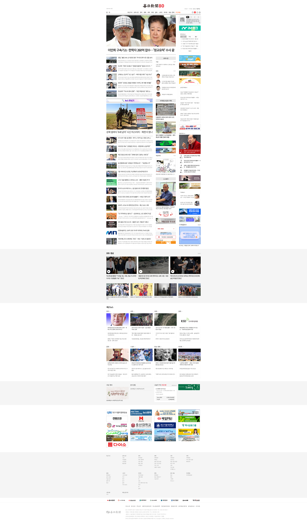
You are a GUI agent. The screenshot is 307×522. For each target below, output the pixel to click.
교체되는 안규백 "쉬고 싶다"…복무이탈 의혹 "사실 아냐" (135, 74)
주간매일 (178, 12)
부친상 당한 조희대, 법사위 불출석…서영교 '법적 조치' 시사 (195, 48)
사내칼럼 (124, 459)
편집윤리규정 (174, 506)
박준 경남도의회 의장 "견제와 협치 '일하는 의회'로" (133, 154)
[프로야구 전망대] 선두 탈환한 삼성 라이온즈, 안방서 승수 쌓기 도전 (141, 364)
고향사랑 (108, 492)
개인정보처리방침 (165, 506)
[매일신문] (111, 500)
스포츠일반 (124, 475)
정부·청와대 (141, 459)
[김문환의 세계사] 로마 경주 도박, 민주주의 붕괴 (165, 118)
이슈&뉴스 (182, 192)
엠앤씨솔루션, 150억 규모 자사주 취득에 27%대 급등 (133, 230)
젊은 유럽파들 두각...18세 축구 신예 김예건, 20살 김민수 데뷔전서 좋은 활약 (141, 375)
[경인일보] (143, 500)
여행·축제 (140, 477)
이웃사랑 (172, 467)
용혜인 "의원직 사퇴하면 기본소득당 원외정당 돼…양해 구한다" (117, 339)
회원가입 (198, 9)
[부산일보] (174, 500)
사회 (148, 12)
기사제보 (190, 9)
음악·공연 (108, 477)
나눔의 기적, (160, 385)
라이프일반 (140, 475)
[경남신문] (132, 500)
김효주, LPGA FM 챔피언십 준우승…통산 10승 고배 (133, 205)
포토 (171, 477)
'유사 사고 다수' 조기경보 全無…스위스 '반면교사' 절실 (165, 328)
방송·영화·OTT (157, 477)
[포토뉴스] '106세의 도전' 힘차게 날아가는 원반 (141, 297)
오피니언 (136, 12)
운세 (139, 488)
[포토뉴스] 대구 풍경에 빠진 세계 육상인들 (188, 297)
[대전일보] (164, 500)
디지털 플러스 (183, 225)
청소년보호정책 (156, 506)
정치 (141, 12)
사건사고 (172, 459)
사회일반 (172, 457)
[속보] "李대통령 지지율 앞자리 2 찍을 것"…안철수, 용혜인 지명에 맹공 (189, 93)
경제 (145, 12)
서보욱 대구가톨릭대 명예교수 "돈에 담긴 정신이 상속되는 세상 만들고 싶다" (165, 207)
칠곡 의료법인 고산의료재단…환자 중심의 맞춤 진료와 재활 (165, 136)
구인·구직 (156, 465)
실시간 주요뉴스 (183, 87)
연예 (155, 473)
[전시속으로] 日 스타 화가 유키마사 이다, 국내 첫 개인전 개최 (117, 369)
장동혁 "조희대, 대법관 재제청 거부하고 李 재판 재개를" (134, 83)
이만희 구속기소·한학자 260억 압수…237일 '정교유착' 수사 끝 (187, 196)
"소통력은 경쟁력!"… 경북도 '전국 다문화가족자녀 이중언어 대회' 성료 (189, 364)
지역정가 (140, 465)
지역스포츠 (124, 484)
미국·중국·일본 (189, 459)
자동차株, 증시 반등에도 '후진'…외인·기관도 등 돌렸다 (134, 239)
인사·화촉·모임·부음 (142, 482)
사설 (123, 457)
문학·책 (108, 480)
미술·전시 (108, 478)
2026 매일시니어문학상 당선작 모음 (114, 400)
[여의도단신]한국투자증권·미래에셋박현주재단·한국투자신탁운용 (189, 339)
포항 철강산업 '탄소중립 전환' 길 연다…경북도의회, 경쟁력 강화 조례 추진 (117, 328)
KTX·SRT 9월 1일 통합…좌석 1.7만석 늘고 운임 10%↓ (134, 138)
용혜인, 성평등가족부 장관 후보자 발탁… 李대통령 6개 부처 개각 (191, 166)
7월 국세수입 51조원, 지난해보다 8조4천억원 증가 (133, 171)
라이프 (165, 12)
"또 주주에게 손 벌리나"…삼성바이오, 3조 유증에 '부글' (134, 213)
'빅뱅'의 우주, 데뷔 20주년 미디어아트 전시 (165, 374)
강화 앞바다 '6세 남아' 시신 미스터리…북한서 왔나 (129, 132)
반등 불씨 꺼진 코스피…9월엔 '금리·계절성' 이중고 (133, 222)
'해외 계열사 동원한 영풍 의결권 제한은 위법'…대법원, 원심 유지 (141, 334)
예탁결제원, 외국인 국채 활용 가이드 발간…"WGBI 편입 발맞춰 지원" (188, 328)
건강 (139, 480)
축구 (123, 478)
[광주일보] (153, 500)
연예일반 (156, 475)
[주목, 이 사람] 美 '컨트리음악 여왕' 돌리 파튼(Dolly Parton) (165, 364)
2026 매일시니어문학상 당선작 (137, 389)
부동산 (155, 459)
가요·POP (156, 478)
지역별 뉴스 (172, 469)
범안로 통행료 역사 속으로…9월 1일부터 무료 (192, 39)
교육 (171, 465)
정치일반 (140, 457)
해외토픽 (188, 461)
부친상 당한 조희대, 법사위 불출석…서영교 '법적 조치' (134, 197)
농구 (123, 480)
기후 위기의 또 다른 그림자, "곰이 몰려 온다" (165, 334)
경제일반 (156, 457)
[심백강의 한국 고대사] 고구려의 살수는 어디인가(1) (117, 364)
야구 (123, 477)
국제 (152, 12)
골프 (123, 482)
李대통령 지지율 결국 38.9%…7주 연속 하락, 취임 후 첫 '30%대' (192, 171)
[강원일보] (121, 500)
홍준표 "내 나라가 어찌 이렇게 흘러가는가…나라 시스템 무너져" (192, 151)
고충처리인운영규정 (146, 506)
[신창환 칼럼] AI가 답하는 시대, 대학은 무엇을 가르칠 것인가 (168, 76)
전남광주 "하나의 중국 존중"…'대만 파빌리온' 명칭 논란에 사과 (137, 91)
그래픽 (171, 478)
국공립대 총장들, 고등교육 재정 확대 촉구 (141, 339)
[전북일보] (185, 500)
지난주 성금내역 (159, 394)
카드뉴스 (172, 480)
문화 (156, 12)
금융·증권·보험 (157, 461)
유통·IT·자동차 (157, 467)
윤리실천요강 (191, 506)
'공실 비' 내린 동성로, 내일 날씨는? (187, 245)
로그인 (194, 9)
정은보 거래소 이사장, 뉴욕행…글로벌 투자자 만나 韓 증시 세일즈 (189, 334)
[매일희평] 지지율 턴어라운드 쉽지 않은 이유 (165, 174)
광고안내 (133, 506)
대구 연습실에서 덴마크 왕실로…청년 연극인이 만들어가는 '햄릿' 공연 (117, 375)
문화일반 (108, 475)
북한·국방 (140, 463)
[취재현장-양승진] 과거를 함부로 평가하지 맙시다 (169, 88)
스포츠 (160, 12)
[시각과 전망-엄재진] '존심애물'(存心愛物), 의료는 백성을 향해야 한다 (168, 82)
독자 (139, 484)
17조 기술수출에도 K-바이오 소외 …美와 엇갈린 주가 (134, 180)
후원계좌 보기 (174, 385)
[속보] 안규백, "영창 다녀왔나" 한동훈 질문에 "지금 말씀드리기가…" (189, 119)
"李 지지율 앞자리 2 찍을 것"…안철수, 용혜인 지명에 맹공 (194, 46)
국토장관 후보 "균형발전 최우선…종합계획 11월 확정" (134, 146)
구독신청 (138, 506)
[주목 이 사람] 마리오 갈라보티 (162, 339)
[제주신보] (196, 500)
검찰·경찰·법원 (173, 461)
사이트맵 (198, 506)
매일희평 (124, 463)
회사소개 (128, 506)
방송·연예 (171, 12)
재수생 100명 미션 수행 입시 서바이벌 (164, 368)
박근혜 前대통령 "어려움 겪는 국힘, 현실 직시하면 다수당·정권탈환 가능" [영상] (121, 277)
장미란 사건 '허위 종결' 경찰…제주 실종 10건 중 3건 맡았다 (186, 203)
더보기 (174, 61)
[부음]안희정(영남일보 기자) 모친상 (188, 368)
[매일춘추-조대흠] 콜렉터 (167, 94)
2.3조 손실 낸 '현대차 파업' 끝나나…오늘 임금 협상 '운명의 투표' (196, 41)
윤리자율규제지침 (182, 506)
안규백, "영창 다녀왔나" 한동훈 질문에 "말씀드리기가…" (135, 66)
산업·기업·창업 (157, 463)
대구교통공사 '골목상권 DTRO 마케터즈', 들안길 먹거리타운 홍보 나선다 (189, 375)
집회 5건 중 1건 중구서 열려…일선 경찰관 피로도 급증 (141, 328)
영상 (171, 475)
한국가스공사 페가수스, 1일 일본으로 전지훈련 (141, 369)
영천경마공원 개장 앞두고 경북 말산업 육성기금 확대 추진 (117, 334)
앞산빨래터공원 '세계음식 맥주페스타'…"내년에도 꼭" (134, 163)
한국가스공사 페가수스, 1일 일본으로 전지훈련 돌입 (133, 188)
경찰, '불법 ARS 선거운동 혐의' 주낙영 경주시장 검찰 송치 (135, 57)
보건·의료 (172, 463)
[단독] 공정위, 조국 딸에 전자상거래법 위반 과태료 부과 (192, 156)
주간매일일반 (189, 475)
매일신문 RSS (125, 492)
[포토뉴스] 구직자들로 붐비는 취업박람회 (163, 297)
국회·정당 (140, 461)
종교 (107, 482)
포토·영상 (172, 473)
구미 (107, 494)
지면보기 (186, 9)
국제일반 (188, 457)
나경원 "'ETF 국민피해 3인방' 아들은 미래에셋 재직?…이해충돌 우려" (197, 43)
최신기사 (130, 12)
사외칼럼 (124, 461)
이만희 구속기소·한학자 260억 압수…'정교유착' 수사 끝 (141, 50)
